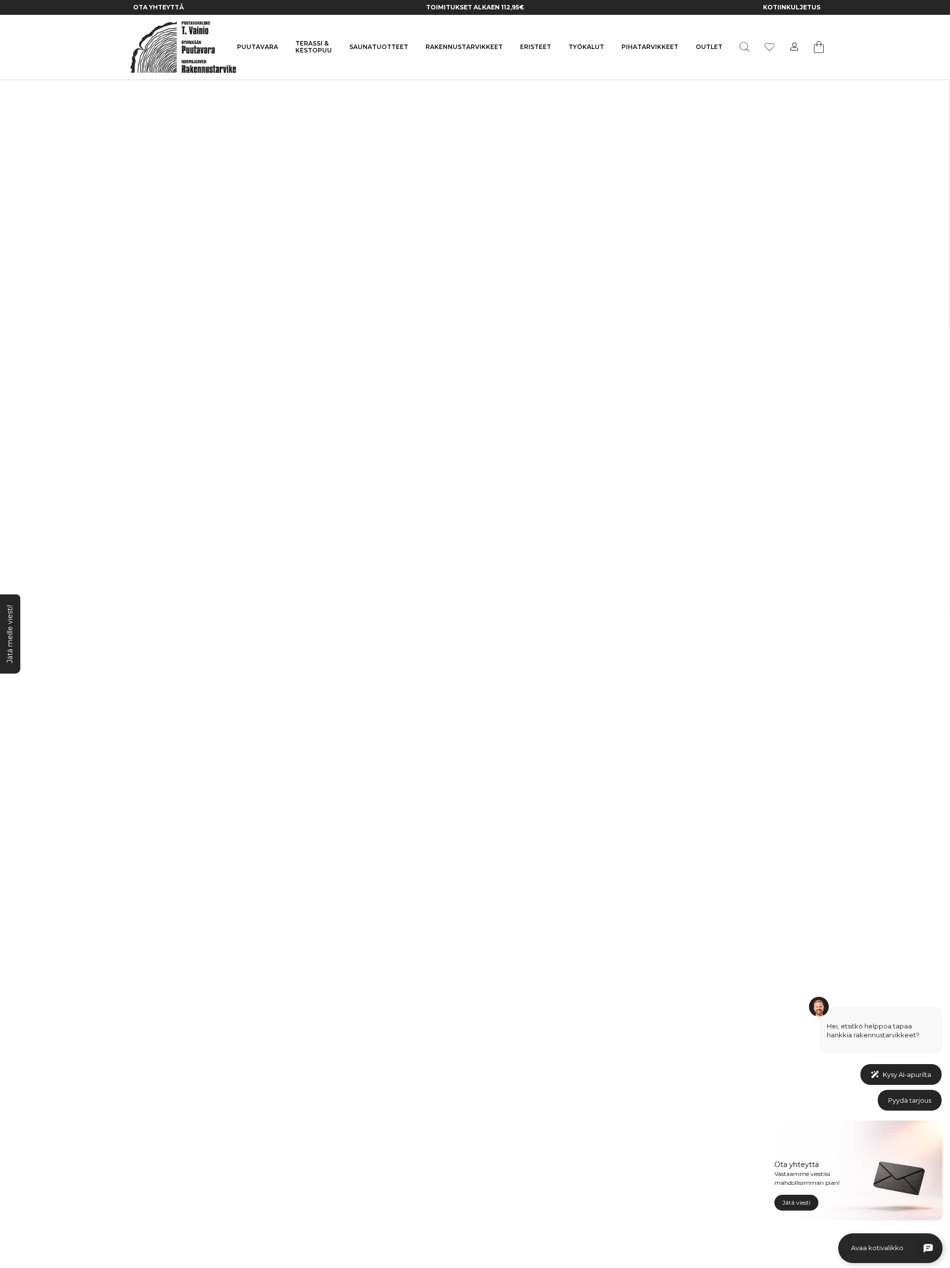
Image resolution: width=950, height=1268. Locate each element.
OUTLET (709, 46)
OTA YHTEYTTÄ (158, 7)
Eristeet (535, 46)
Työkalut (586, 46)
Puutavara (257, 46)
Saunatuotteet (378, 46)
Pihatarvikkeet (649, 46)
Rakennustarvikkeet (464, 46)
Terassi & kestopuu (313, 47)
